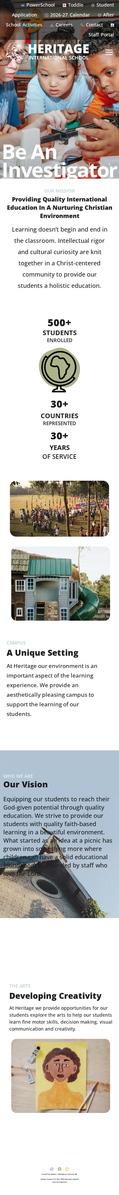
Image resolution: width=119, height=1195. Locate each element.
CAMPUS (16, 643)
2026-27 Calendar (70, 15)
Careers (64, 25)
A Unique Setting (42, 652)
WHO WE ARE (18, 776)
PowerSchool (40, 5)
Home (44, 1174)
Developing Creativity (55, 995)
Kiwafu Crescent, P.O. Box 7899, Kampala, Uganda (60, 1179)
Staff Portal (101, 34)
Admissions (62, 1174)
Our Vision (25, 784)
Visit (75, 1174)
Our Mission (51, 1174)
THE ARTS (20, 986)
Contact (94, 25)
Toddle (75, 5)
